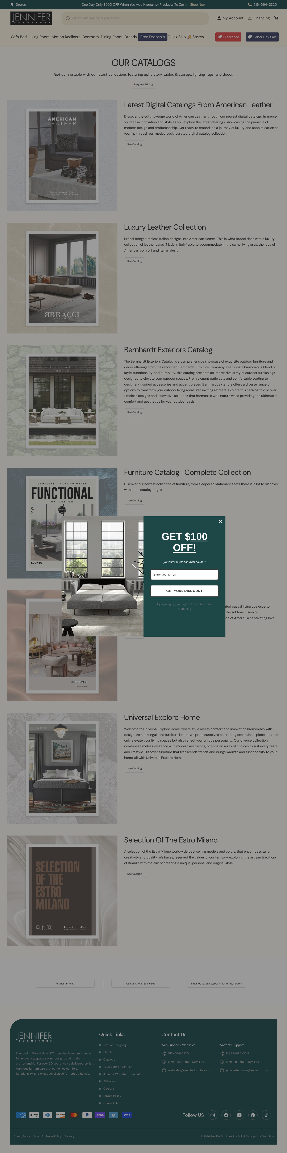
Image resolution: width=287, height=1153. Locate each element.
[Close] (220, 521)
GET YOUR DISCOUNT (184, 590)
